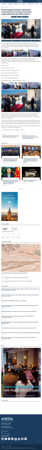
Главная (2, 7)
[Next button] (40, 372)
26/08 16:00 (26, 164)
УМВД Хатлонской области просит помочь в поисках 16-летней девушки (18, 281)
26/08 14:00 (4, 334)
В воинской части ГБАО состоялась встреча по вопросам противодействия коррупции (20, 332)
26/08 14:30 (4, 313)
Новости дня (25, 16)
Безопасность (17, 3)
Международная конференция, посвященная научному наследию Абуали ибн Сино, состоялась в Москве (30, 160)
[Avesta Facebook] (6, 439)
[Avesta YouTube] (2, 439)
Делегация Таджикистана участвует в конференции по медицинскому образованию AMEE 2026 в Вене (10, 160)
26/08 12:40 (4, 340)
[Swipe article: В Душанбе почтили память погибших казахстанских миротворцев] (21, 372)
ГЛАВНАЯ (3, 446)
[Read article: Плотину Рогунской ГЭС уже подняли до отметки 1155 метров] (21, 258)
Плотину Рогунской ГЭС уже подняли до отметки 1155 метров (14, 273)
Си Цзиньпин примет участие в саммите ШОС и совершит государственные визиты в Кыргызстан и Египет (20, 295)
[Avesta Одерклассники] (25, 439)
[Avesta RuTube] (15, 439)
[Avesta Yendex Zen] (19, 439)
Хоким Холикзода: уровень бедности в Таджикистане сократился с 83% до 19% (18, 328)
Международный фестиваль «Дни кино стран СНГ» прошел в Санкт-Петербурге (18, 311)
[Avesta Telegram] (22, 439)
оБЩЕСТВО (17, 129)
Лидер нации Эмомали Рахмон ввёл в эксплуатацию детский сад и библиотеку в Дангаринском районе (19, 338)
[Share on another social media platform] (40, 41)
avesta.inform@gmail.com (5, 433)
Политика (4, 3)
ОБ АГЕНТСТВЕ (9, 446)
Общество (24, 3)
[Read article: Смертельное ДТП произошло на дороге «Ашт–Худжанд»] (31, 173)
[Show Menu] (1, 1)
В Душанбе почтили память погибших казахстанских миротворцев (18, 395)
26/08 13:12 (4, 319)
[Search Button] (40, 1)
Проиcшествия (31, 3)
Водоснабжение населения (9, 129)
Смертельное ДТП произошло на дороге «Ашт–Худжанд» (30, 181)
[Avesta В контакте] (12, 439)
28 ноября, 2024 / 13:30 (6, 16)
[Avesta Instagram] (9, 439)
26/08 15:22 (4, 298)
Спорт (37, 3)
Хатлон (22, 129)
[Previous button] (2, 372)
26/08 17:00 (5, 162)
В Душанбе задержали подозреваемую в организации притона (16, 277)
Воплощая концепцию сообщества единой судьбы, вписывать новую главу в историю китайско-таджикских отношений (10, 182)
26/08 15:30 (26, 183)
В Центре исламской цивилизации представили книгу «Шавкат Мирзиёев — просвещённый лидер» (18, 316)
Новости (6, 7)
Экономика (10, 3)
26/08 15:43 (5, 185)
